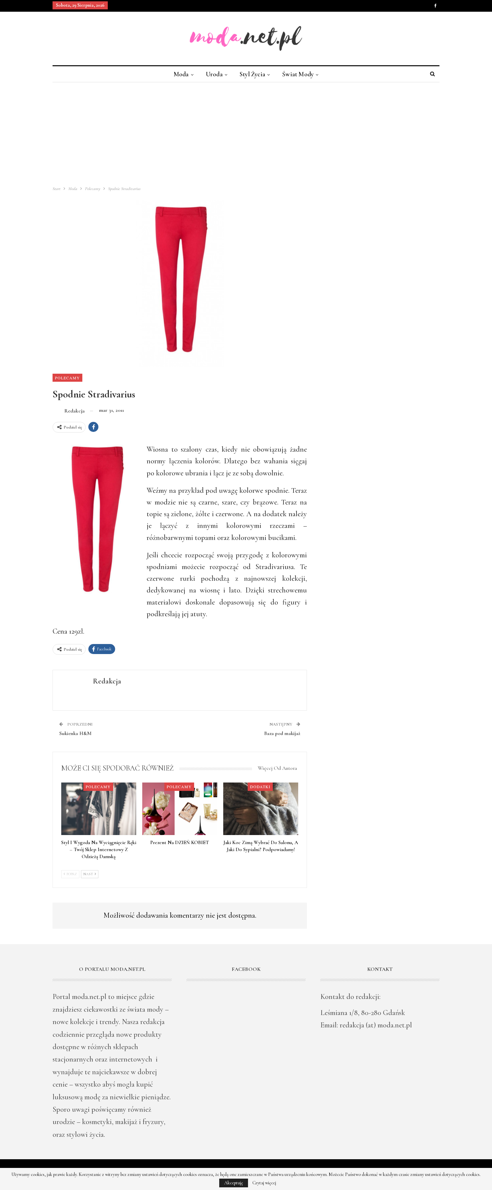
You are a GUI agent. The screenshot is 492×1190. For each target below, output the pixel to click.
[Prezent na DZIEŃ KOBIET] (179, 809)
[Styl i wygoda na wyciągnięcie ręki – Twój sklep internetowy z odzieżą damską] (98, 809)
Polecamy (67, 377)
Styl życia (252, 74)
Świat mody (298, 74)
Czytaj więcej (264, 1183)
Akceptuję (233, 1183)
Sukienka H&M (75, 733)
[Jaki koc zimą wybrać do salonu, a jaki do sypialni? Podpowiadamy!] (260, 809)
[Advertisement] (246, 132)
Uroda (214, 74)
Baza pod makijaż (282, 733)
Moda (181, 74)
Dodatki (260, 786)
